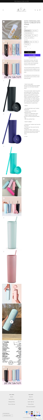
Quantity (25, 46)
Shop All (31, 396)
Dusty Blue (35, 30)
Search (11, 396)
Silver (36, 41)
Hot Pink (31, 37)
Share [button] (26, 136)
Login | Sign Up (31, 401)
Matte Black (27, 30)
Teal (26, 37)
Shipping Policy (12, 401)
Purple (35, 35)
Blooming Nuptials (29, 417)
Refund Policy (12, 399)
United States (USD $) (7, 415)
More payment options (32, 57)
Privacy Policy (31, 404)
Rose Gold (27, 44)
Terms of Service (11, 404)
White (26, 41)
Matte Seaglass (28, 35)
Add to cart (30, 52)
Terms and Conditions (30, 406)
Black (31, 41)
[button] (3, 10)
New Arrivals (30, 399)
